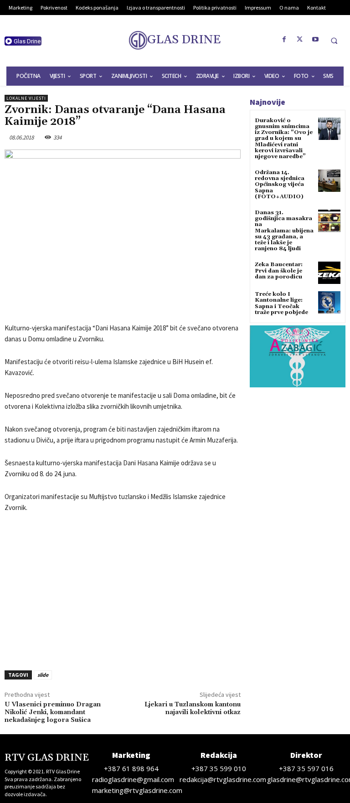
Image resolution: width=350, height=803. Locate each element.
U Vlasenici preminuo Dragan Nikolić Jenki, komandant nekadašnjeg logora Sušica (53, 712)
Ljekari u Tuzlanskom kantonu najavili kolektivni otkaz (192, 708)
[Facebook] (284, 39)
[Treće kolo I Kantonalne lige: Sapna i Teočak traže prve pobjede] (329, 302)
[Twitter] (299, 39)
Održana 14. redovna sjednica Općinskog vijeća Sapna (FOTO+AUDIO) (279, 184)
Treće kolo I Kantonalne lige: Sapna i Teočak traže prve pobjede (281, 303)
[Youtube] (315, 39)
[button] (334, 40)
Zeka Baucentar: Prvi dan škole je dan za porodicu (279, 270)
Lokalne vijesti (26, 98)
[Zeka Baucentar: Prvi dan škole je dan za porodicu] (329, 273)
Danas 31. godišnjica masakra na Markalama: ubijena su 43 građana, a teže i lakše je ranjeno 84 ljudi (284, 230)
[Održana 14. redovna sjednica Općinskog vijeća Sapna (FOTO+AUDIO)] (329, 181)
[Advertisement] (123, 589)
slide (42, 674)
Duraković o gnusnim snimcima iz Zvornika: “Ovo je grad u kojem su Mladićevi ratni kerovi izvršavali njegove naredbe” (284, 138)
